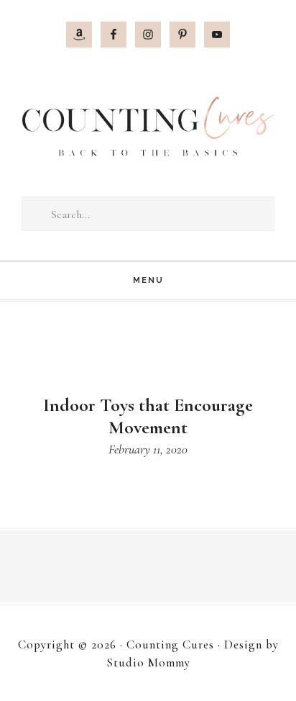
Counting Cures (148, 126)
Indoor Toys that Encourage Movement (148, 416)
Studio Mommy (148, 662)
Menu (148, 280)
